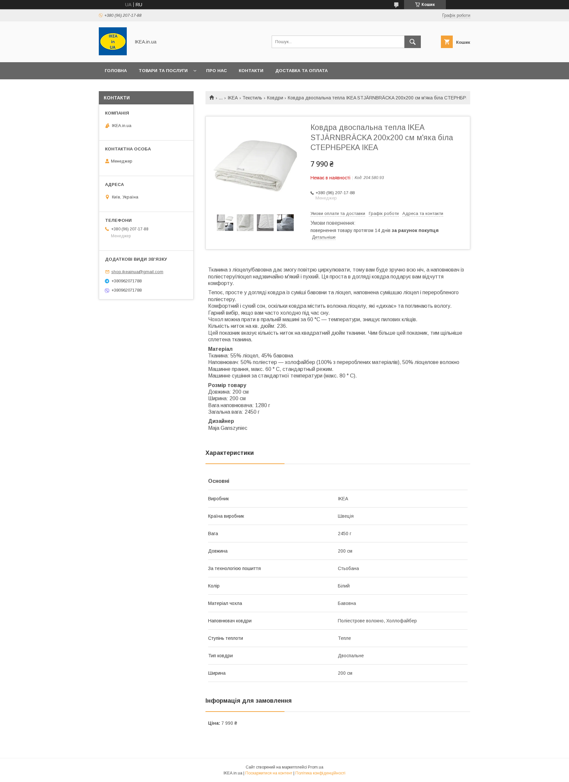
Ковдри (275, 97)
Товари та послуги (163, 70)
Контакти (251, 70)
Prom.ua (315, 767)
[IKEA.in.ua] (113, 53)
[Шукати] (412, 42)
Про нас (216, 70)
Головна (116, 70)
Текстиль (252, 97)
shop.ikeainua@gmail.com (137, 271)
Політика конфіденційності (320, 773)
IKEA (233, 97)
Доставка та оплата (301, 70)
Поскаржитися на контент (268, 773)
